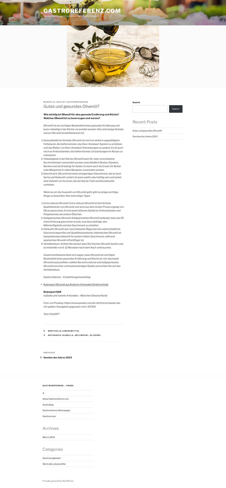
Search (136, 102)
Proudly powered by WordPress (58, 481)
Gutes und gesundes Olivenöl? (147, 130)
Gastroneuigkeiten (52, 458)
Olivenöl (95, 335)
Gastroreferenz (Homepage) (56, 410)
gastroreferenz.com (82, 10)
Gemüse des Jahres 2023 (145, 136)
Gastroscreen (49, 416)
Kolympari (81, 335)
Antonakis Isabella (61, 335)
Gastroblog (48, 404)
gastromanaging (77, 102)
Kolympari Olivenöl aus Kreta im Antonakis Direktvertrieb (76, 284)
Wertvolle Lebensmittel (64, 331)
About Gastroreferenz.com (56, 398)
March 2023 (49, 437)
